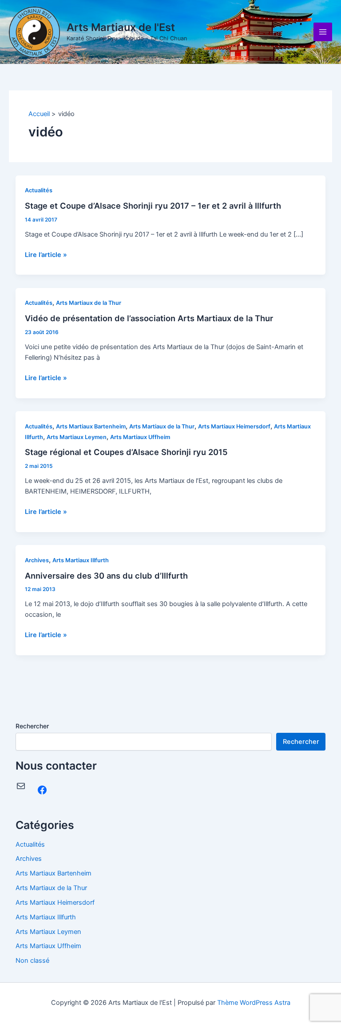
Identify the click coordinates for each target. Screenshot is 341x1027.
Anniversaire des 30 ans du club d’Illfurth (106, 575)
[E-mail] (21, 786)
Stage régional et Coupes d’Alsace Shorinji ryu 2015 (126, 452)
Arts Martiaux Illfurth (80, 560)
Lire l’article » (46, 254)
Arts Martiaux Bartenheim (91, 426)
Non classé (32, 961)
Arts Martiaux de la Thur (88, 303)
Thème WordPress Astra (253, 1003)
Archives (37, 560)
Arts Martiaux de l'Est (121, 27)
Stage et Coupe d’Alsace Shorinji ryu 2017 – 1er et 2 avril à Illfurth (153, 205)
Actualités (38, 190)
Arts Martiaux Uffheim (140, 437)
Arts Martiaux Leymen (77, 437)
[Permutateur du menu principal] (322, 32)
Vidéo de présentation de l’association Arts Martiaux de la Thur (149, 318)
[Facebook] (42, 790)
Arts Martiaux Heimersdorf (234, 426)
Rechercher (32, 726)
